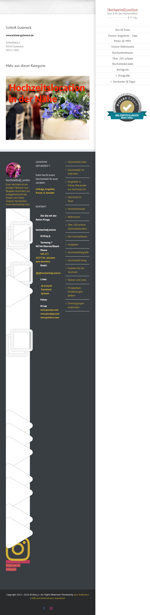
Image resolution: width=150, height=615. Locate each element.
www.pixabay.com (47, 313)
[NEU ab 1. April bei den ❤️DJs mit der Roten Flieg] (18, 465)
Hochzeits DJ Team (74, 199)
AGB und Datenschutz (42, 598)
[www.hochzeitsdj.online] (18, 358)
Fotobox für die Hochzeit (76, 270)
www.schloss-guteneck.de (20, 35)
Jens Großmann (81, 594)
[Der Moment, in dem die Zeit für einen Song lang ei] (18, 331)
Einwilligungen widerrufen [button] (76, 305)
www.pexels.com (47, 310)
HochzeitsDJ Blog (77, 260)
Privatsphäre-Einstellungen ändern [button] (75, 291)
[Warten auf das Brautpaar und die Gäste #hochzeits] (18, 398)
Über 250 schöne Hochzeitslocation (77, 226)
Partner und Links (77, 280)
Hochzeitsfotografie (78, 252)
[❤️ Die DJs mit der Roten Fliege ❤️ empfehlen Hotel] (18, 264)
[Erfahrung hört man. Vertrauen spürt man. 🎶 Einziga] (18, 210)
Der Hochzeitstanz (77, 236)
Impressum (59, 598)
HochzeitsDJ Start (77, 162)
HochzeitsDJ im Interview (76, 172)
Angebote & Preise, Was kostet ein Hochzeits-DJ (77, 185)
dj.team (42, 293)
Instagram (73, 244)
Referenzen (74, 217)
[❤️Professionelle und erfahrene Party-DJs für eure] (18, 412)
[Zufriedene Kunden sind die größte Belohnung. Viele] (18, 318)
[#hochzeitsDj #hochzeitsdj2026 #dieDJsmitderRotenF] (18, 371)
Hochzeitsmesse (76, 209)
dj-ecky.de (44, 285)
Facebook (43, 289)
